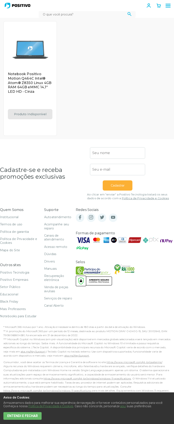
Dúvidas (50, 254)
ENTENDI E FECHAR (22, 416)
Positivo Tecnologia (14, 272)
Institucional (9, 217)
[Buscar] (129, 14)
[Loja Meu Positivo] (17, 5)
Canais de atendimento (54, 237)
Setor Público (10, 287)
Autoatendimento (57, 217)
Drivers (49, 261)
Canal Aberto (54, 305)
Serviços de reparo (58, 298)
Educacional (9, 294)
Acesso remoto (55, 247)
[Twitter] (102, 217)
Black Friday (9, 301)
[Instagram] (91, 217)
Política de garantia (14, 232)
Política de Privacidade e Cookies (145, 198)
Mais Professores (13, 309)
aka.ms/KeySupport (33, 351)
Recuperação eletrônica (54, 278)
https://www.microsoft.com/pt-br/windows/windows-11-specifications (87, 378)
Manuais (50, 269)
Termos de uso (11, 224)
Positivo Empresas (14, 280)
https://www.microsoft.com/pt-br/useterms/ (134, 362)
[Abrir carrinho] (158, 6)
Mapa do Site (10, 250)
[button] (168, 6)
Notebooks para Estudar (18, 316)
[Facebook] (80, 217)
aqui (123, 406)
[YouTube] (113, 217)
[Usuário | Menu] (149, 5)
